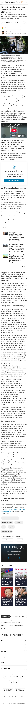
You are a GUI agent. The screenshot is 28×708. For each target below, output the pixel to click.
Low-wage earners (7, 531)
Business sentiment (7, 522)
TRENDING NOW (6, 566)
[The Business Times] (12, 2)
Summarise (7, 22)
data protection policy (22, 699)
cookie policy (13, 699)
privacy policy (21, 696)
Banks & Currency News (18, 616)
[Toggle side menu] (2, 2)
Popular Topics (6, 616)
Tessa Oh (8, 32)
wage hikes (11, 527)
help (16, 696)
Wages (3, 527)
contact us (11, 696)
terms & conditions (5, 699)
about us (6, 696)
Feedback (20, 540)
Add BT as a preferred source (12, 28)
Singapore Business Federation (10, 518)
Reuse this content (7, 540)
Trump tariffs (18, 522)
